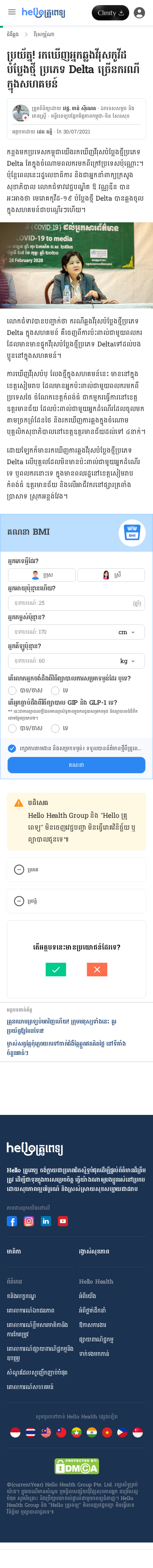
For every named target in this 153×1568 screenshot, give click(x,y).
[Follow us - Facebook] (12, 1221)
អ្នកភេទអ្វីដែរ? (23, 561)
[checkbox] (12, 748)
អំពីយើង (87, 1296)
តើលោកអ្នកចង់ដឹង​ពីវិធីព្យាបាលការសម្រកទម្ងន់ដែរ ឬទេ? (69, 679)
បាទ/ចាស (31, 691)
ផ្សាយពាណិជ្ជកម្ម (96, 1339)
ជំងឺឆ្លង (13, 34)
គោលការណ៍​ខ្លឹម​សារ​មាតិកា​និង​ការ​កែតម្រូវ (37, 1330)
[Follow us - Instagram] (29, 1221)
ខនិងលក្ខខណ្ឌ (21, 1296)
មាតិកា (14, 1251)
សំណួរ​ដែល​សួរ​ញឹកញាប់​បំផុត (37, 1372)
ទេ (65, 691)
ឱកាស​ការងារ (92, 1325)
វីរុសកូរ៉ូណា (44, 34)
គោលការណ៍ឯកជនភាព (30, 1310)
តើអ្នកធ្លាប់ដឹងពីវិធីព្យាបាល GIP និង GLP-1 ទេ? (62, 703)
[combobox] (126, 632)
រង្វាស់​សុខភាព (94, 1251)
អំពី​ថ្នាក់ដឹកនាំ (92, 1310)
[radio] (12, 690)
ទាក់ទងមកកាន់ (94, 1354)
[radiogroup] (76, 575)
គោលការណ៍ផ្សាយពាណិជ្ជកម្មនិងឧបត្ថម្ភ (40, 1354)
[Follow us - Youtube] (63, 1221)
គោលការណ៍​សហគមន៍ (30, 1387)
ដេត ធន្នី (44, 131)
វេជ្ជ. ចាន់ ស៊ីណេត (79, 108)
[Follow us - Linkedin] (46, 1221)
